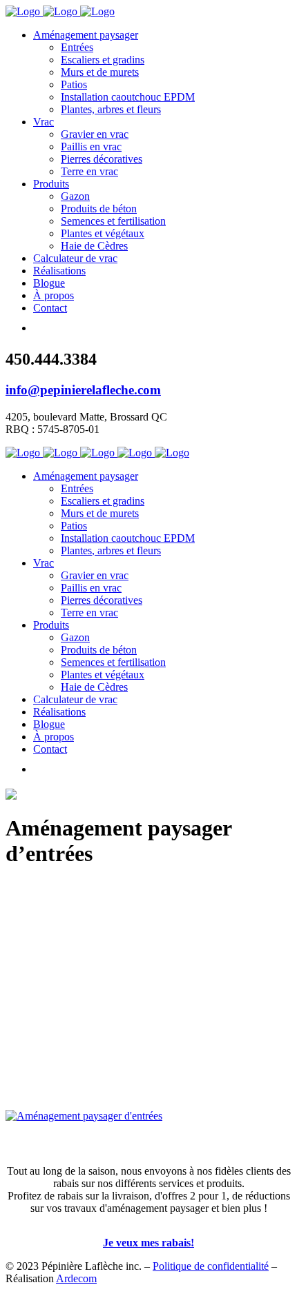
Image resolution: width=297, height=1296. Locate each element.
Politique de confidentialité (211, 1266)
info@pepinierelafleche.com (83, 390)
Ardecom (76, 1278)
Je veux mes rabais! (148, 1242)
